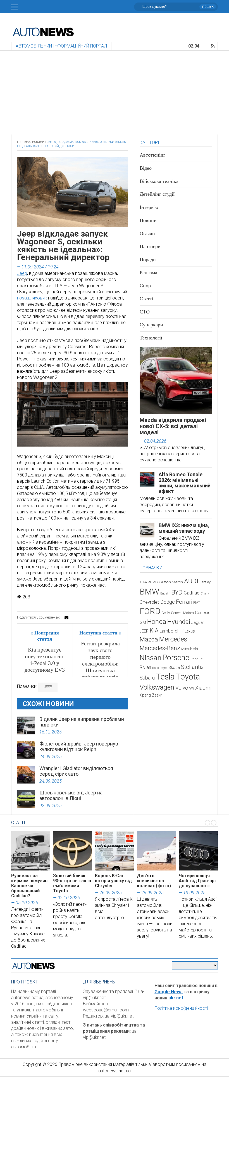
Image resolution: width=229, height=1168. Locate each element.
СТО (145, 312)
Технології (151, 338)
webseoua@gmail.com (106, 1010)
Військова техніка (159, 181)
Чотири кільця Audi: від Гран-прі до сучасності (197, 880)
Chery (205, 593)
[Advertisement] (114, 92)
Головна (23, 141)
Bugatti (165, 593)
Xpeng (145, 695)
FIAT (196, 603)
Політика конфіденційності (181, 1008)
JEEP (48, 687)
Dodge (167, 602)
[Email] (66, 617)
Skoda (174, 667)
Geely (165, 613)
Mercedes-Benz (160, 648)
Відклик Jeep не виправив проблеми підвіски (81, 722)
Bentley (205, 582)
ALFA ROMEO (150, 582)
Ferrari (184, 601)
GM (143, 622)
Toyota (188, 676)
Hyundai (178, 622)
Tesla (165, 676)
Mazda (149, 639)
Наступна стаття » (100, 633)
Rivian (145, 667)
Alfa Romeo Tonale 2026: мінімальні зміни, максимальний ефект (185, 482)
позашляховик (32, 298)
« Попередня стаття (44, 636)
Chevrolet (149, 602)
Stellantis (192, 667)
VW (191, 688)
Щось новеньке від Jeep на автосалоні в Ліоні (70, 795)
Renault (196, 659)
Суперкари (151, 324)
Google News (168, 991)
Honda (156, 622)
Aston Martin (172, 582)
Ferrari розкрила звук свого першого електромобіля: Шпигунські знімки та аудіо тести (100, 663)
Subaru (147, 678)
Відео (146, 168)
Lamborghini (171, 631)
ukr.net (175, 998)
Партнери (150, 246)
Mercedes (173, 639)
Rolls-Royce (159, 668)
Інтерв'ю (149, 207)
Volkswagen (157, 687)
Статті (146, 298)
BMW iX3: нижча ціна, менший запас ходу (184, 528)
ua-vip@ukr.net (119, 1016)
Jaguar (197, 622)
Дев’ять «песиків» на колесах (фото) (154, 880)
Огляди (147, 233)
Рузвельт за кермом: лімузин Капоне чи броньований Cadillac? (29, 885)
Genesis (202, 612)
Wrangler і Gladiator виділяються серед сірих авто (76, 771)
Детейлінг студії (157, 194)
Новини (38, 141)
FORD (150, 611)
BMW (149, 591)
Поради (148, 259)
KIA (154, 630)
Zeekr (157, 695)
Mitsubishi (189, 649)
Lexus (190, 631)
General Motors (182, 613)
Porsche (176, 657)
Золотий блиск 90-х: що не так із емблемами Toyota (72, 883)
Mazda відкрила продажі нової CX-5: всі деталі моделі (173, 426)
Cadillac (191, 593)
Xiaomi (203, 688)
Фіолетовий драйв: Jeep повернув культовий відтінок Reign (78, 746)
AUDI (191, 581)
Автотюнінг (152, 155)
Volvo (181, 688)
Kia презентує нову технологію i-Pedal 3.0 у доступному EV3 (45, 659)
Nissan (150, 657)
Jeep (22, 273)
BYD (177, 592)
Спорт (146, 285)
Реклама (148, 272)
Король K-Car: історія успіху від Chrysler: (113, 880)
